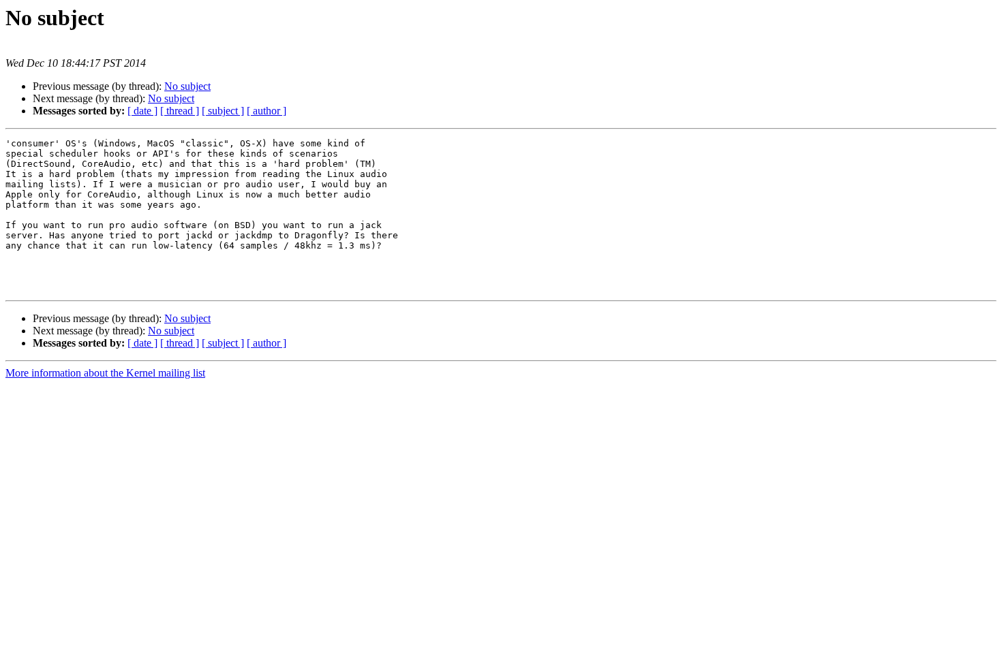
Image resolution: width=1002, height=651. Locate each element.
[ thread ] (179, 110)
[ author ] (266, 110)
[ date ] (142, 110)
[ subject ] (223, 110)
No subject (187, 86)
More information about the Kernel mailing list (105, 373)
